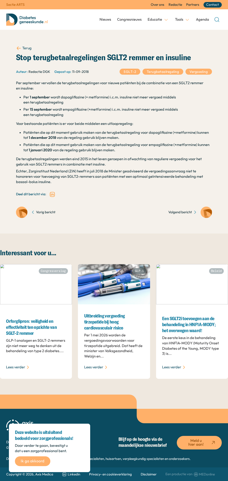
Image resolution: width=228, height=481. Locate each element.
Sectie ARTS (15, 4)
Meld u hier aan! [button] (196, 442)
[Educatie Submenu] (166, 19)
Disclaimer (149, 474)
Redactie (175, 4)
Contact (212, 4)
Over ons (157, 4)
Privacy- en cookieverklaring (110, 474)
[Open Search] (217, 19)
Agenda (202, 19)
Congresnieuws (129, 19)
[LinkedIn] (52, 194)
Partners (192, 4)
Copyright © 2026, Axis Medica (29, 474)
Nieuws (105, 19)
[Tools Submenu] (187, 19)
